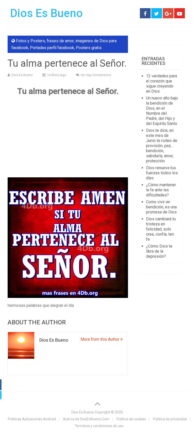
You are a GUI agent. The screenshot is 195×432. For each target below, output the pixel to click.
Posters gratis (89, 47)
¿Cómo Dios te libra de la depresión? (159, 251)
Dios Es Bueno (46, 13)
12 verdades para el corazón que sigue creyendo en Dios (161, 84)
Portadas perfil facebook (52, 47)
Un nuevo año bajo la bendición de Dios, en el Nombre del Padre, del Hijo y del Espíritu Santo (162, 111)
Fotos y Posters (30, 40)
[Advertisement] (68, 136)
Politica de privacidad (170, 419)
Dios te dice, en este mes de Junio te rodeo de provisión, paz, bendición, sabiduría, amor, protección (161, 145)
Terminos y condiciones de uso (99, 426)
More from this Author (100, 339)
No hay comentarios (96, 75)
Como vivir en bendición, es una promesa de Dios (161, 206)
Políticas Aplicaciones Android (32, 419)
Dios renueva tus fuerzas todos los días (162, 172)
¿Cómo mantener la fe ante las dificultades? (161, 189)
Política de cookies (131, 419)
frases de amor (60, 40)
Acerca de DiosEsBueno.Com (86, 419)
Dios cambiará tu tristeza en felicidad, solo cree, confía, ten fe (161, 229)
